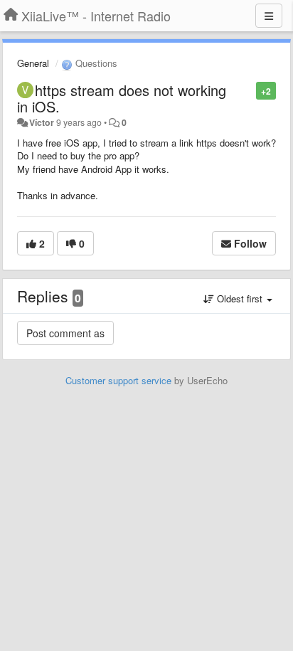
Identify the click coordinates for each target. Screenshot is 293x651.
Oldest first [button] (239, 298)
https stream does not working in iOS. (121, 98)
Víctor (41, 122)
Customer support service (118, 380)
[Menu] (268, 16)
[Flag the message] (248, 90)
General (33, 63)
